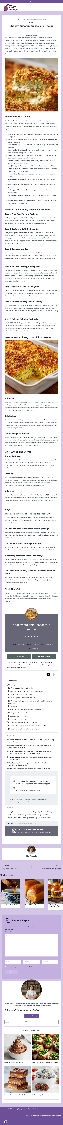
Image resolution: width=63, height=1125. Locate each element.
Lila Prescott (27, 30)
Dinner (31, 22)
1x (48, 674)
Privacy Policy (17, 1109)
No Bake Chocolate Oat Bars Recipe (15, 1095)
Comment (9, 936)
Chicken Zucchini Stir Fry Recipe (50, 867)
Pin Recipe (20, 657)
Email (26, 962)
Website (45, 962)
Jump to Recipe (31, 35)
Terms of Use (27, 1109)
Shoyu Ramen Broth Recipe (10, 905)
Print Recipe (45, 657)
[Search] (25, 1022)
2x (51, 674)
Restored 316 (57, 1115)
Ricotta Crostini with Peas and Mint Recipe (45, 1062)
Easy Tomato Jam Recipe (10, 867)
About (4, 1109)
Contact (35, 1109)
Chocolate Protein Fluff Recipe (13, 1062)
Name (8, 962)
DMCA (10, 1109)
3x (55, 674)
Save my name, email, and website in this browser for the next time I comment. (30, 967)
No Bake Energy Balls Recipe (41, 1095)
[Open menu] (59, 7)
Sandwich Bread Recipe (32, 905)
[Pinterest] (30, 1)
